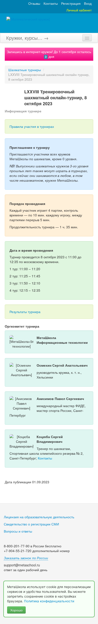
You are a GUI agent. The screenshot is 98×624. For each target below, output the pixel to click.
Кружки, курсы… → (27, 37)
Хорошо (16, 610)
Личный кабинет (79, 10)
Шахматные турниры (24, 69)
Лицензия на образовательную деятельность (39, 516)
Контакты (51, 3)
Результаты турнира (25, 311)
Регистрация (71, 3)
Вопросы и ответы (18, 531)
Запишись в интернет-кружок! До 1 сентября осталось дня (49, 54)
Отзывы (34, 3)
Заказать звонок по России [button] (26, 557)
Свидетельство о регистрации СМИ (31, 524)
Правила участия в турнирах (32, 126)
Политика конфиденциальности (49, 601)
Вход (88, 3)
